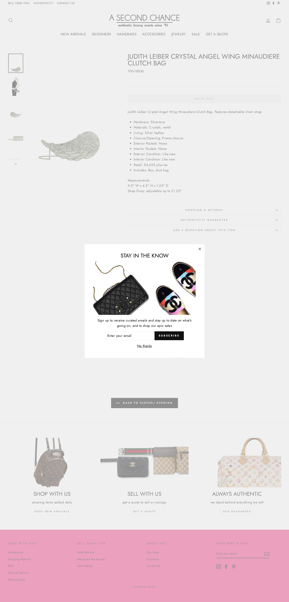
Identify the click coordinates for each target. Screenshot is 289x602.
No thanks (144, 346)
